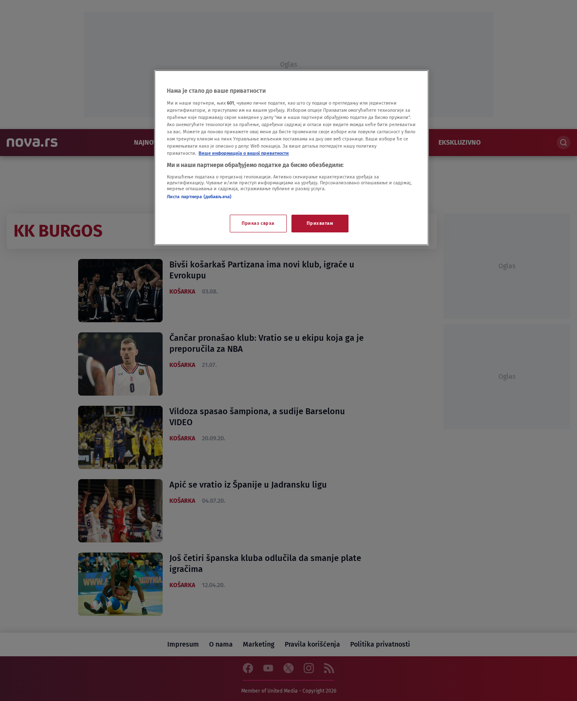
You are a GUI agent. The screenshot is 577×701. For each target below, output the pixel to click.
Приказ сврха (258, 223)
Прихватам (320, 223)
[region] (291, 157)
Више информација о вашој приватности (244, 153)
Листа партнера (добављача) (199, 197)
